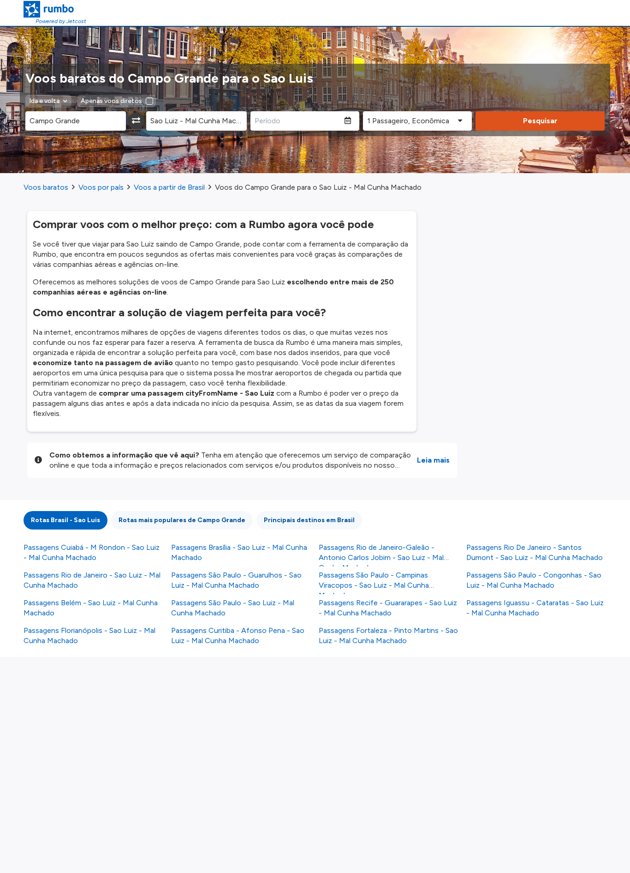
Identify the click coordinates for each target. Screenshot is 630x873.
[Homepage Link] (55, 9)
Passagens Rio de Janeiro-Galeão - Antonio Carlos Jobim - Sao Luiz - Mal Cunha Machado (381, 557)
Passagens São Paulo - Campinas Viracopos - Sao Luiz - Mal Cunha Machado (374, 585)
